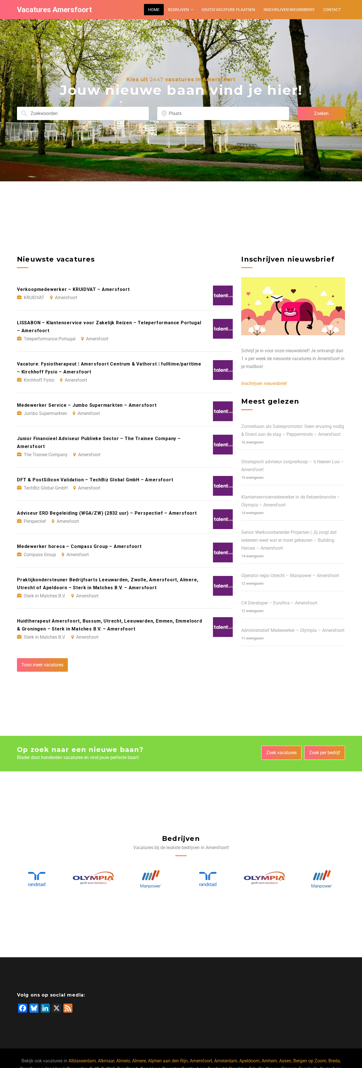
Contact (332, 9)
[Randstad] (152, 879)
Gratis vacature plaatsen (228, 9)
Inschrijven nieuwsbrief (289, 9)
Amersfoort (201, 1060)
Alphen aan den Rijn (168, 1060)
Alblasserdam (82, 1060)
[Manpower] (95, 879)
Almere (139, 1060)
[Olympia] (38, 879)
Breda (334, 1060)
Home (154, 9)
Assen (285, 1060)
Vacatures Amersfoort (54, 10)
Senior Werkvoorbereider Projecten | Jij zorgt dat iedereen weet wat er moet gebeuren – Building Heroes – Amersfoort (289, 540)
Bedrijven (178, 9)
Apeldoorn (249, 1060)
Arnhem (269, 1060)
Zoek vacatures (281, 752)
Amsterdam (225, 1060)
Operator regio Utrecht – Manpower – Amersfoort (290, 575)
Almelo (123, 1060)
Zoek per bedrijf (324, 752)
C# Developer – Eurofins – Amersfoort (279, 603)
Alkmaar (106, 1060)
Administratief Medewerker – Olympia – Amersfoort (292, 630)
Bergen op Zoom (309, 1060)
